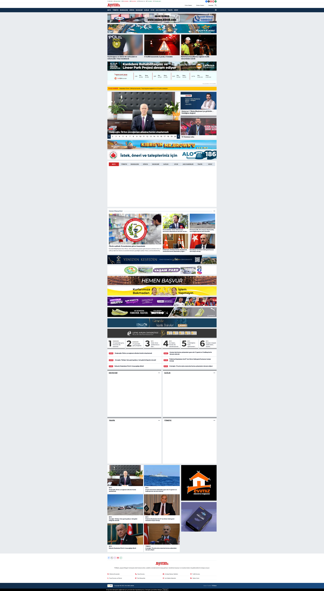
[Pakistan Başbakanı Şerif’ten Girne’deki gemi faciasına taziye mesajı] (162, 504)
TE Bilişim (214, 585)
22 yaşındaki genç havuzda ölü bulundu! (118, 344)
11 (144, 136)
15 (158, 136)
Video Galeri (200, 5)
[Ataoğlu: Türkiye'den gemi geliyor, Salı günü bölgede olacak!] (125, 504)
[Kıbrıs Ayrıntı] (113, 5)
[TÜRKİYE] (214, 420)
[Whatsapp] (121, 557)
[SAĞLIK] (214, 373)
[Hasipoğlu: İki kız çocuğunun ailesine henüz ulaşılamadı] (125, 475)
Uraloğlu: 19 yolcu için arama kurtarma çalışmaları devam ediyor (191, 366)
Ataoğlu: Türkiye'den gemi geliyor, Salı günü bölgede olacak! (135, 360)
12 (147, 136)
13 (151, 136)
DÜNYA (131, 10)
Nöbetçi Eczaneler (115, 574)
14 (154, 136)
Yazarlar (210, 5)
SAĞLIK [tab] (165, 164)
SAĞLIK (146, 10)
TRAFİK (170, 10)
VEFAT (176, 10)
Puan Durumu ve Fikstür (115, 578)
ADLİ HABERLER (161, 10)
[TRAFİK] (159, 420)
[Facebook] (108, 557)
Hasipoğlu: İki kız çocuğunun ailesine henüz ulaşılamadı (133, 353)
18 (168, 136)
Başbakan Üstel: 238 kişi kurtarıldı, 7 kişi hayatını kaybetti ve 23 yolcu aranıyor (144, 88)
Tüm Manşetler (141, 578)
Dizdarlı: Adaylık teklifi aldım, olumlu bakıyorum (211, 345)
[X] (111, 557)
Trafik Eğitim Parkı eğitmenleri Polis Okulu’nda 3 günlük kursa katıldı (192, 345)
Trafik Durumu (196, 574)
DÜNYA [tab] (145, 164)
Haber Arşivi (196, 578)
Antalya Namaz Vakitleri (171, 574)
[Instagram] (114, 557)
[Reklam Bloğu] (162, 18)
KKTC (109, 10)
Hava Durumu (141, 574)
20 (175, 136)
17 (165, 136)
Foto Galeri (188, 5)
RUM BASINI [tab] (135, 164)
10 (140, 136)
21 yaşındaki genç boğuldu (136, 344)
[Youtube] (118, 557)
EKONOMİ (139, 10)
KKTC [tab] (114, 164)
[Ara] (216, 5)
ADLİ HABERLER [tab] (188, 164)
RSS (111, 585)
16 (161, 136)
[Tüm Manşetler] (214, 211)
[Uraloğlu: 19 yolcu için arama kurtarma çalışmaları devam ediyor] (162, 534)
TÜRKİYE (115, 10)
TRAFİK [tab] (199, 164)
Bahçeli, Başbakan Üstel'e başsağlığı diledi (129, 366)
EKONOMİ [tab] (155, 164)
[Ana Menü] (216, 10)
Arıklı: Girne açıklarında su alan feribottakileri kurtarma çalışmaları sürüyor (155, 345)
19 (171, 136)
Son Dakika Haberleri (170, 578)
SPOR (152, 10)
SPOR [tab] (176, 164)
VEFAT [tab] (210, 164)
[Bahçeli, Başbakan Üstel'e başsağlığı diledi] (125, 534)
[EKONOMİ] (159, 373)
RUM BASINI (124, 10)
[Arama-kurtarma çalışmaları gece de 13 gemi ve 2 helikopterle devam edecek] (162, 475)
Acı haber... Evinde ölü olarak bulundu (173, 344)
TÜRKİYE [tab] (124, 164)
